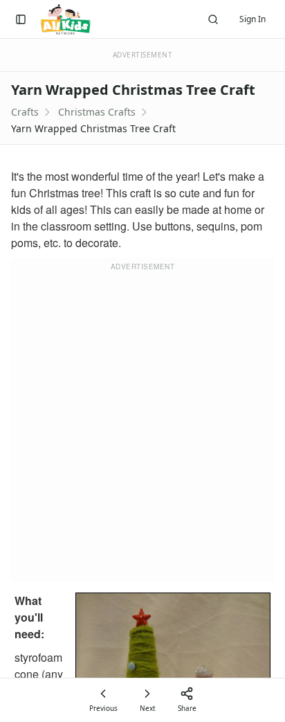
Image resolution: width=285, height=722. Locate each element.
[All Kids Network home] (65, 19)
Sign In (252, 19)
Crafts (25, 111)
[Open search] (213, 19)
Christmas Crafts (97, 111)
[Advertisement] (142, 428)
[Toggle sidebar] (21, 19)
